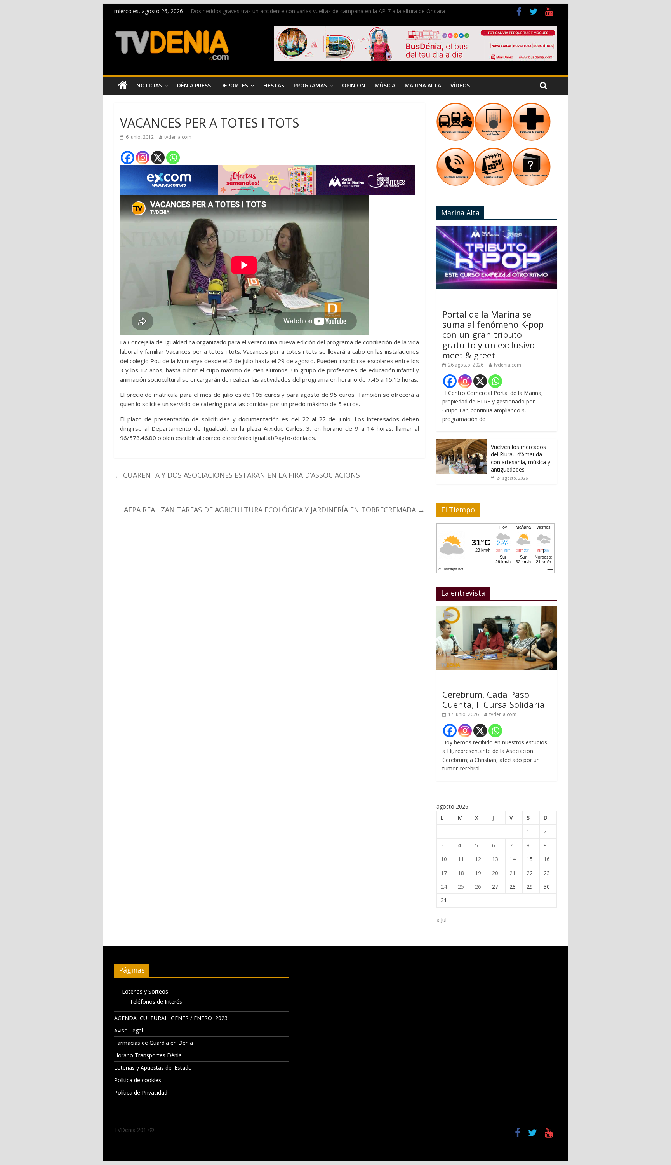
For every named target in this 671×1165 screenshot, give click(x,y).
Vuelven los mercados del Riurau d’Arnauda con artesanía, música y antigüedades (520, 458)
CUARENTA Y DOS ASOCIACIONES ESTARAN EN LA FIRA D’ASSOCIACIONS (237, 475)
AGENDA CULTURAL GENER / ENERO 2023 (171, 1018)
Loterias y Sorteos (145, 991)
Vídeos (460, 85)
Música (385, 85)
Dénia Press (194, 85)
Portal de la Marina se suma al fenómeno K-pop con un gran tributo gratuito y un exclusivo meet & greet (493, 334)
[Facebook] (127, 157)
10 (444, 859)
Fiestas (273, 85)
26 (478, 886)
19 (478, 873)
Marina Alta (423, 85)
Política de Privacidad (140, 1092)
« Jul (441, 920)
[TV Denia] (123, 85)
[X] (158, 157)
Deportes (234, 85)
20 (495, 873)
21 (512, 873)
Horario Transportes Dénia (148, 1055)
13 (495, 859)
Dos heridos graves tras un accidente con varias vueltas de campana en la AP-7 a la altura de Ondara (318, 11)
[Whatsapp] (173, 157)
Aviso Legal (128, 1030)
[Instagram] (142, 157)
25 (461, 886)
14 (512, 859)
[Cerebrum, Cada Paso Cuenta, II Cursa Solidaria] (496, 610)
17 (444, 873)
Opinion (353, 85)
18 (461, 873)
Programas (310, 85)
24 (444, 886)
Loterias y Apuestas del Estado (153, 1067)
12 (478, 859)
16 (547, 859)
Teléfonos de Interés (156, 1001)
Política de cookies (137, 1080)
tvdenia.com (177, 137)
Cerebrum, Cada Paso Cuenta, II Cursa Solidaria (493, 699)
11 (461, 859)
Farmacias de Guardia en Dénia (153, 1042)
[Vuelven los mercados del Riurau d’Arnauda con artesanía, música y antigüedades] (461, 443)
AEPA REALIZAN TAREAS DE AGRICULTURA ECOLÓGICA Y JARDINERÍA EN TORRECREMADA (274, 509)
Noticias (149, 85)
